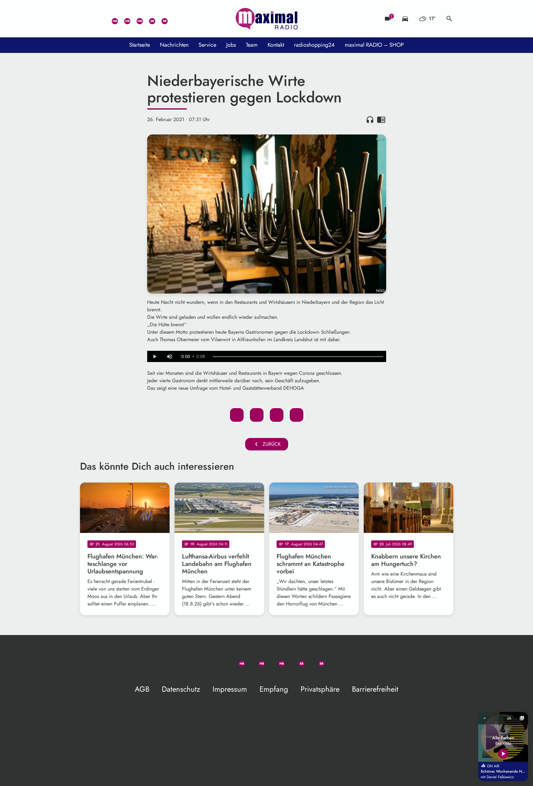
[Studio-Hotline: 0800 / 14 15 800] (98, 18)
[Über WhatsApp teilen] (276, 414)
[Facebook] (123, 18)
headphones (370, 119)
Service (207, 45)
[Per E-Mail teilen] (296, 414)
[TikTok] (173, 18)
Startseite (139, 45)
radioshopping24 (314, 45)
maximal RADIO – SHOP (374, 45)
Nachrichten (174, 45)
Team (252, 45)
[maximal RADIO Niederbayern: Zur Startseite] (267, 18)
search (449, 18)
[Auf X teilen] (256, 414)
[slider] (298, 356)
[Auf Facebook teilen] (236, 414)
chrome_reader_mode (381, 119)
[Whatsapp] (111, 18)
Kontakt (276, 45)
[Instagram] (136, 18)
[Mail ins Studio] (86, 18)
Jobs (231, 45)
